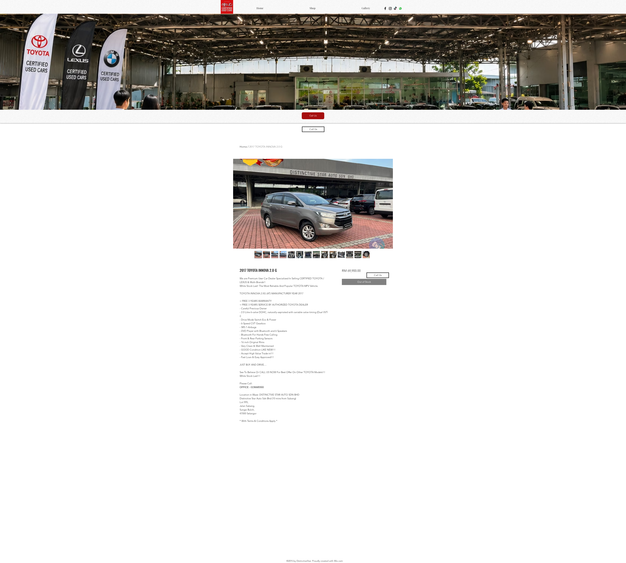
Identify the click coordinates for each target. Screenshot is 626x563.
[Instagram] (390, 8)
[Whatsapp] (400, 8)
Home (243, 146)
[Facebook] (385, 8)
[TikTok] (395, 8)
